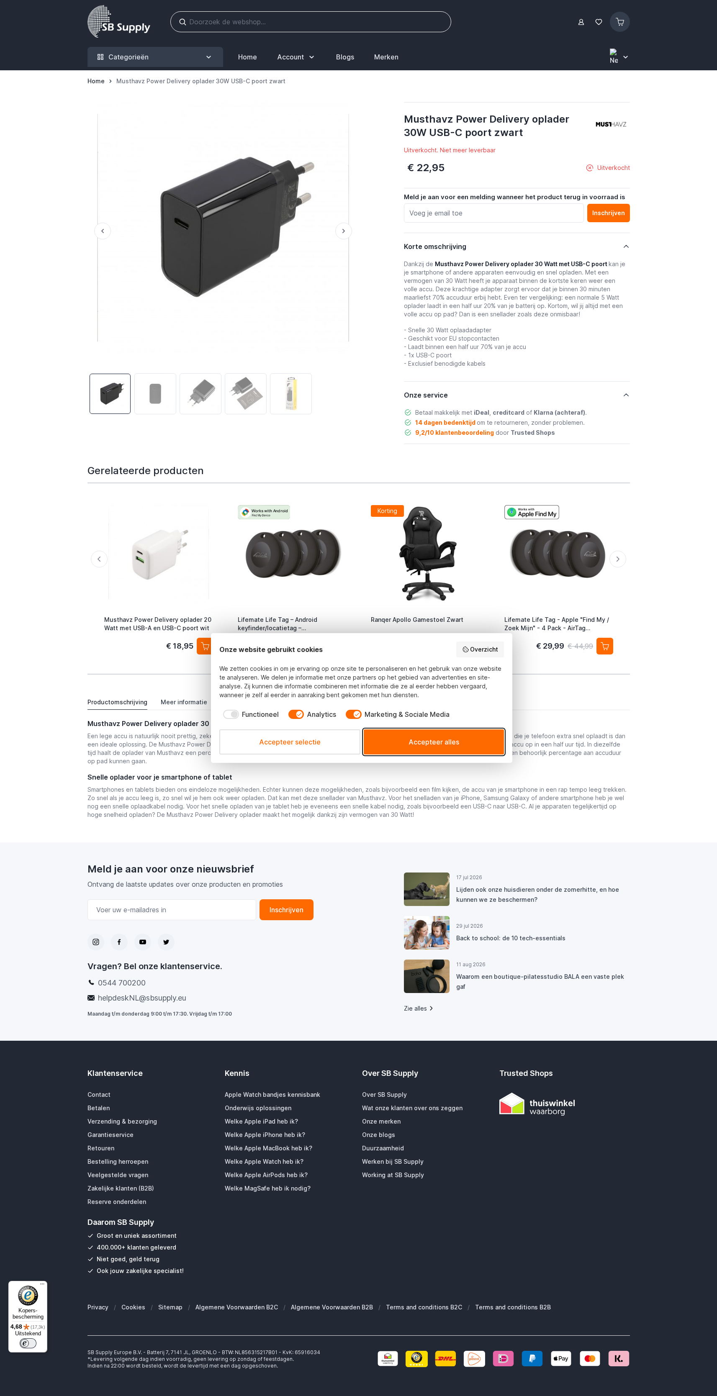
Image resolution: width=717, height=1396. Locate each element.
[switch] (28, 1343)
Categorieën (128, 57)
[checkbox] (249, 714)
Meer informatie (184, 702)
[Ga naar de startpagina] (118, 21)
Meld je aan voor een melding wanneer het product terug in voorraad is (514, 197)
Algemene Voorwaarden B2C (236, 1307)
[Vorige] (99, 231)
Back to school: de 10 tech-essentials (510, 938)
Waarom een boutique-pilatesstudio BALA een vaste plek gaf (540, 981)
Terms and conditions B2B (513, 1307)
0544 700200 (122, 982)
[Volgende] (347, 231)
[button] (611, 124)
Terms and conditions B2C (424, 1307)
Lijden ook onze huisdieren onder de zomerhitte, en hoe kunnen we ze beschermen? (537, 894)
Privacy (97, 1307)
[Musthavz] (611, 124)
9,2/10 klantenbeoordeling (454, 432)
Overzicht (484, 649)
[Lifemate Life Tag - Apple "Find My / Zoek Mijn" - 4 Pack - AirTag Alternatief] (558, 553)
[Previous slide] (99, 559)
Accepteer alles (434, 742)
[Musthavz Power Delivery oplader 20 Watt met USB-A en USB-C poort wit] (158, 553)
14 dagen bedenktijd (445, 422)
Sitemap (170, 1307)
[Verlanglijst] (599, 22)
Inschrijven (286, 910)
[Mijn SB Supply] (581, 22)
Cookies (133, 1307)
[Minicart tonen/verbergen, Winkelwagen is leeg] (620, 22)
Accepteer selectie (290, 742)
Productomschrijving (117, 702)
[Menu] (42, 1286)
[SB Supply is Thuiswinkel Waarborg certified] (564, 1104)
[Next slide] (617, 559)
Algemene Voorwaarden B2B (332, 1307)
